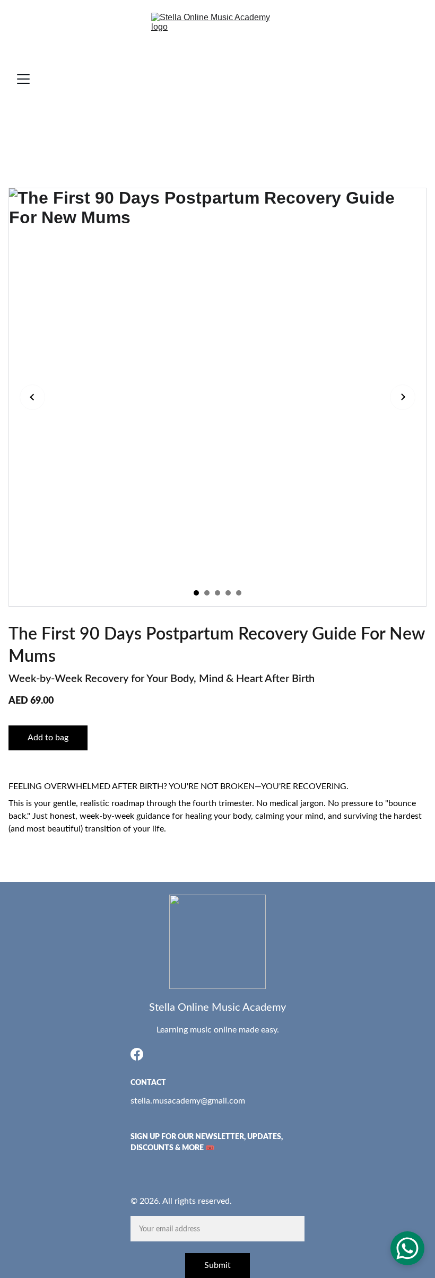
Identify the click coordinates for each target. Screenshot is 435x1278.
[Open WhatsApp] (407, 1248)
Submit (217, 1265)
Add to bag (48, 737)
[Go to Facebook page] (136, 1054)
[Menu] (23, 79)
